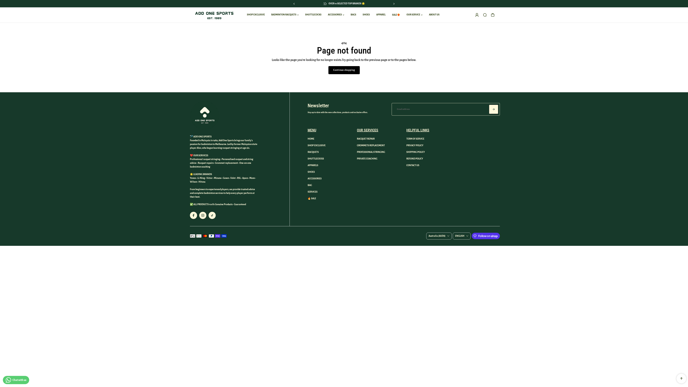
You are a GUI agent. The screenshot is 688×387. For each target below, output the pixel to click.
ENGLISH (459, 236)
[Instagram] (202, 215)
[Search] (484, 14)
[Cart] (492, 14)
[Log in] (477, 14)
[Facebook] (193, 215)
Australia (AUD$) (437, 236)
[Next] (394, 4)
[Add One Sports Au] (214, 14)
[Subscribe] (493, 109)
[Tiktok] (212, 215)
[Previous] (294, 4)
